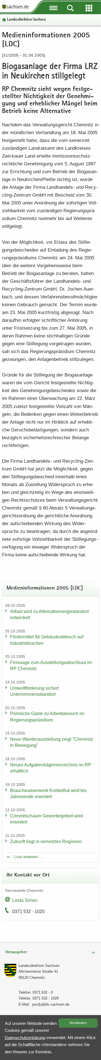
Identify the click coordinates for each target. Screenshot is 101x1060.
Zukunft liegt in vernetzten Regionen (46, 841)
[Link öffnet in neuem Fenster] (15, 8)
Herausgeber (16, 952)
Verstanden (78, 1023)
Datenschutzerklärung (25, 1037)
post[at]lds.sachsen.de (50, 1004)
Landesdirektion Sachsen (26, 20)
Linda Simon (25, 900)
